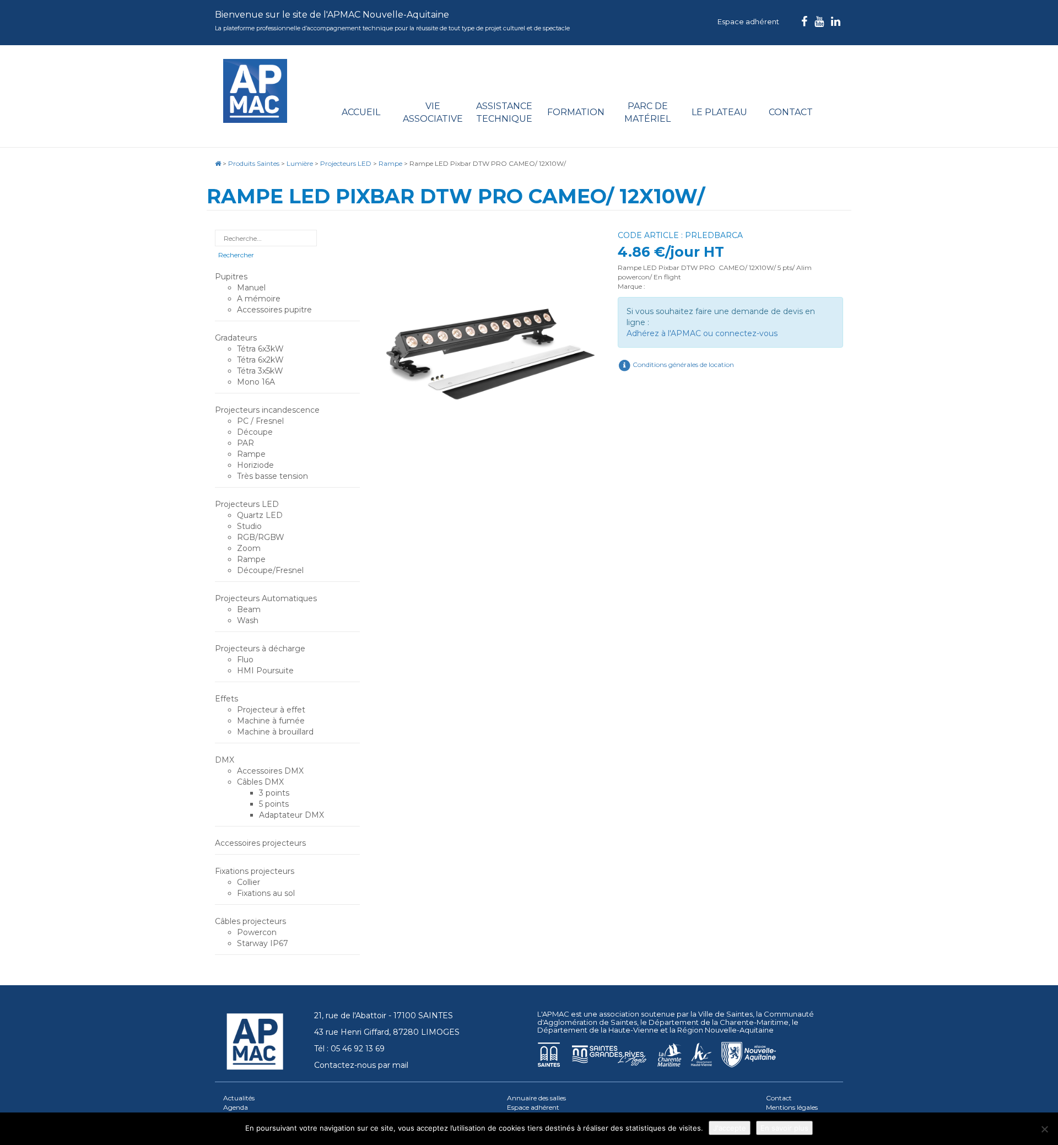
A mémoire (258, 299)
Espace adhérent (748, 21)
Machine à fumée (271, 721)
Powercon (257, 932)
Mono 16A (256, 382)
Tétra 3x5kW (260, 371)
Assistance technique (504, 112)
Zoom (249, 548)
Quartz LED (260, 515)
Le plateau (719, 112)
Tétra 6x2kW (260, 360)
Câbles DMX (260, 782)
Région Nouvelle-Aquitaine (725, 1029)
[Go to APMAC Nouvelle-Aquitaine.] (218, 163)
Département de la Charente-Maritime (719, 1022)
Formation (575, 112)
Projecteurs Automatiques (266, 598)
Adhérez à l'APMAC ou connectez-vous (702, 333)
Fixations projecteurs (254, 871)
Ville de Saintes (725, 1013)
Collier (248, 882)
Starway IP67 (262, 943)
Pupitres (231, 277)
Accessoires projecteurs (260, 843)
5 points (274, 804)
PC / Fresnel (260, 421)
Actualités (239, 1098)
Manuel (251, 288)
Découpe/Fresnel (270, 570)
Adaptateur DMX (291, 815)
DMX (224, 760)
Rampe (251, 454)
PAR (245, 443)
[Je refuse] (1044, 1129)
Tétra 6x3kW (260, 349)
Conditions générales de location (682, 364)
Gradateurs (236, 338)
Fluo (245, 660)
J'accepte (729, 1128)
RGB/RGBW (260, 537)
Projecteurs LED (247, 504)
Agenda (235, 1107)
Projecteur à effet (271, 710)
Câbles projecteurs (250, 921)
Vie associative (433, 112)
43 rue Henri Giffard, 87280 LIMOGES (387, 1032)
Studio (249, 526)
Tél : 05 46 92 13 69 (349, 1049)
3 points (274, 793)
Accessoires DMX (270, 771)
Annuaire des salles (536, 1098)
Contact (791, 112)
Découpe (255, 432)
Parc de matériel (647, 112)
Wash (247, 620)
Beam (249, 609)
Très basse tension (272, 476)
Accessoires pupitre (274, 310)
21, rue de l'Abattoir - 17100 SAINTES (383, 1015)
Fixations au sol (266, 893)
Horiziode (255, 465)
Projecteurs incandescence (267, 410)
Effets (226, 699)
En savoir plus (784, 1128)
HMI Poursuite (265, 671)
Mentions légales (792, 1107)
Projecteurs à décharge (260, 648)
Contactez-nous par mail (361, 1065)
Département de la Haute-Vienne (597, 1029)
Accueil (361, 112)
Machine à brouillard (275, 732)
